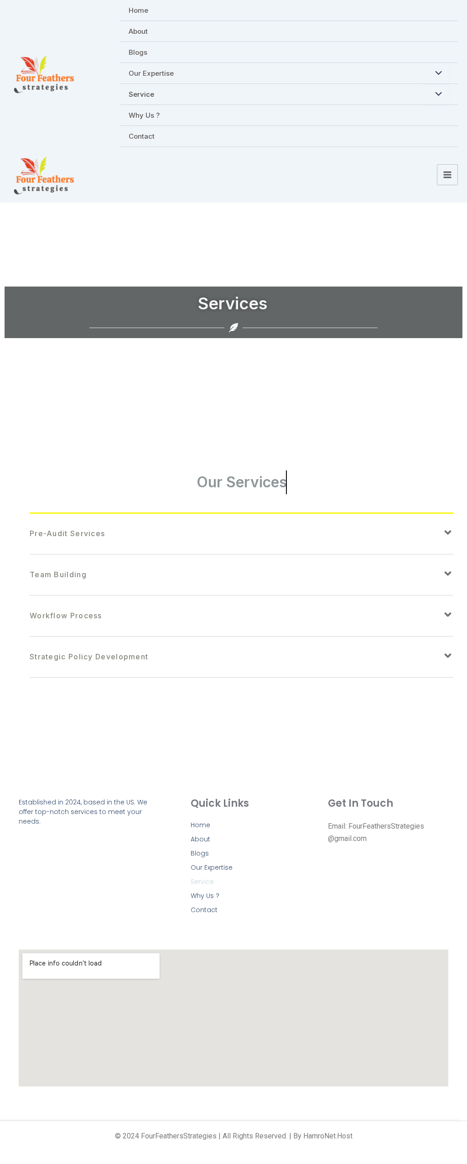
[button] (241, 534)
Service (141, 94)
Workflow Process (66, 615)
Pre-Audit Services (67, 533)
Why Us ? (144, 115)
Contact (142, 136)
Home (138, 10)
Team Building (58, 574)
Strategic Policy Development (89, 656)
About (138, 31)
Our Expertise (151, 73)
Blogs (138, 52)
